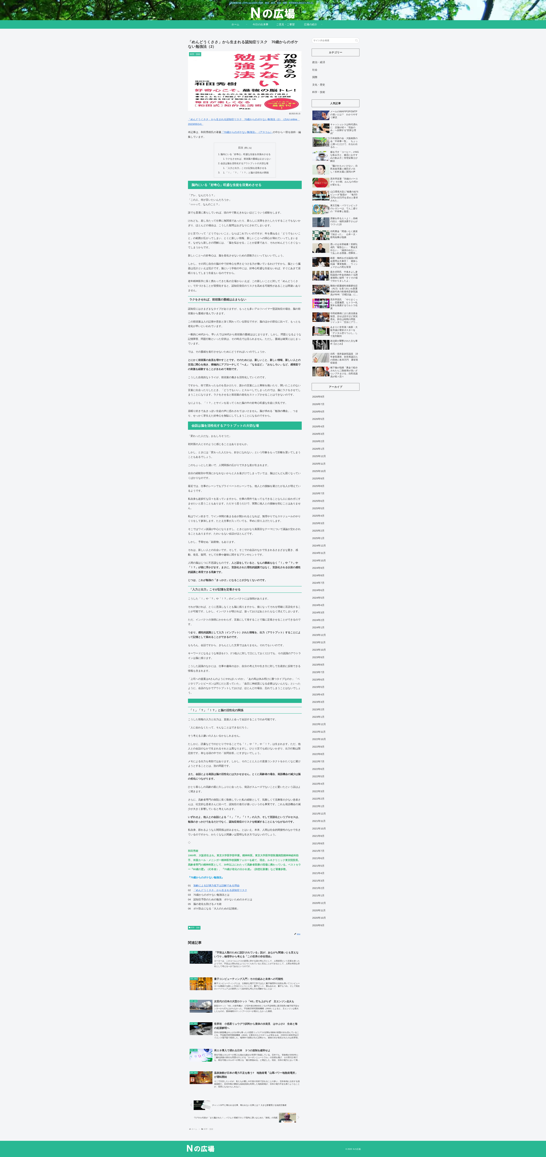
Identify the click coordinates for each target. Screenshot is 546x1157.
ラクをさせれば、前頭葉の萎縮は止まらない (248, 158)
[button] (356, 40)
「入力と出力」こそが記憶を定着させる (246, 168)
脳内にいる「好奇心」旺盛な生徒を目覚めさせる (246, 154)
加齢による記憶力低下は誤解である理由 (216, 885)
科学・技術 (195, 928)
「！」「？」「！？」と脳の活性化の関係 (247, 172)
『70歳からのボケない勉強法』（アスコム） (247, 132)
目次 (240, 147)
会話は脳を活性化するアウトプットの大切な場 (244, 163)
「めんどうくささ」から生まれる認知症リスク (220, 890)
